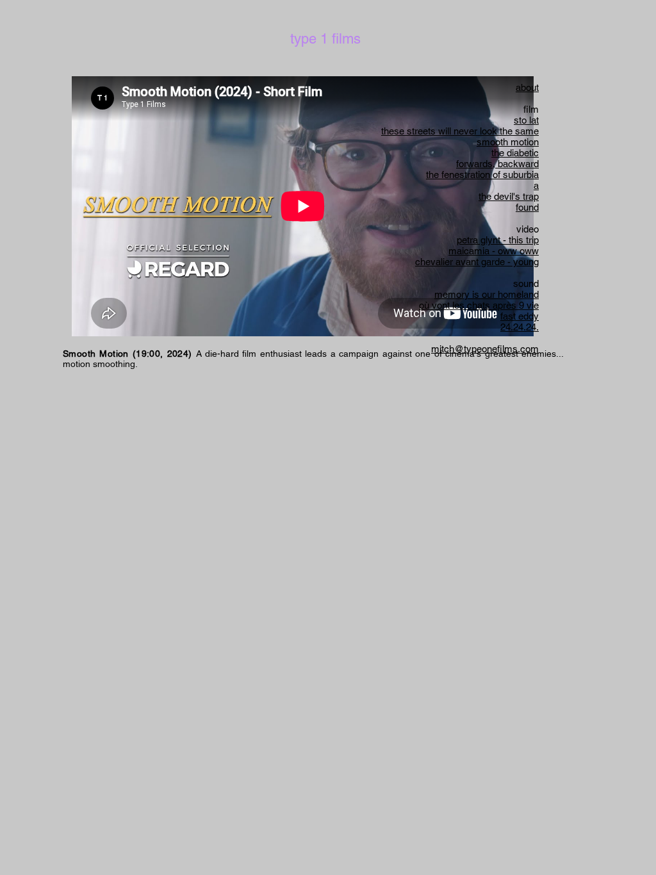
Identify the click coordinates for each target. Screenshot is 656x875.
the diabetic (515, 152)
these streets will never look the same (460, 131)
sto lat (526, 120)
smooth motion (508, 141)
